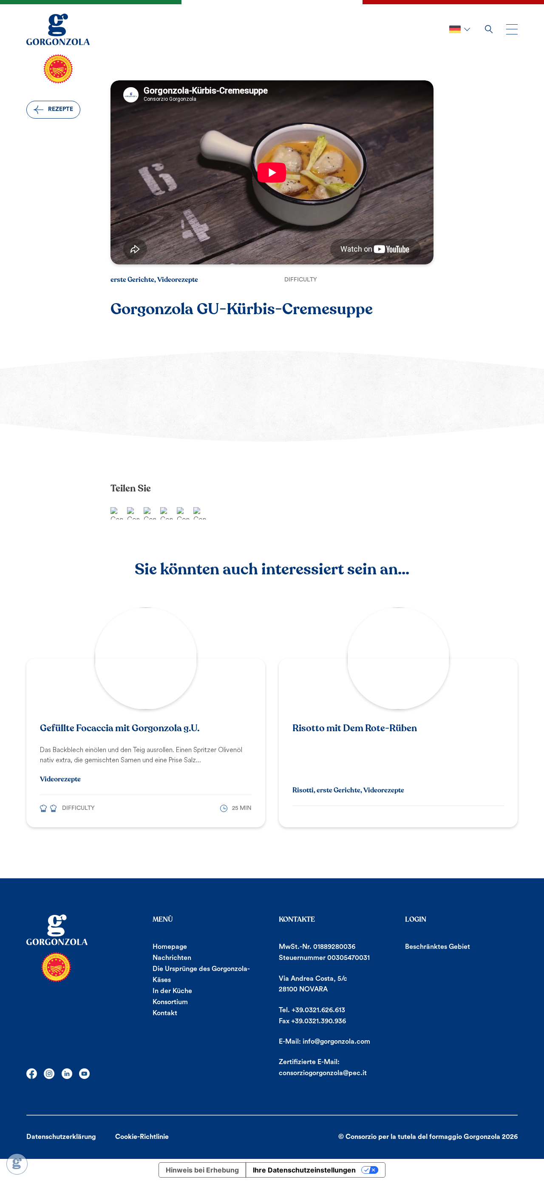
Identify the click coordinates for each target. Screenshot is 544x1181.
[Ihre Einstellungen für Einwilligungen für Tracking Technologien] (17, 1164)
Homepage (170, 946)
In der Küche (172, 991)
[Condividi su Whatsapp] (133, 513)
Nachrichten (172, 957)
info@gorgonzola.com (336, 1041)
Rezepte (60, 109)
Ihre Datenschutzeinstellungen (304, 1170)
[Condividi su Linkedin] (199, 513)
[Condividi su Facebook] (116, 513)
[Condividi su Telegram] (166, 513)
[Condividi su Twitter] (183, 513)
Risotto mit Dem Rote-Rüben (354, 728)
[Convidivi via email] (150, 513)
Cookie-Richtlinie (142, 1136)
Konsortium (170, 1002)
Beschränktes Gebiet (437, 946)
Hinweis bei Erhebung (202, 1170)
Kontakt (165, 1013)
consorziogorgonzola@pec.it (323, 1073)
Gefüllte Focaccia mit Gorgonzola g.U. (120, 728)
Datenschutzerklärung (61, 1136)
